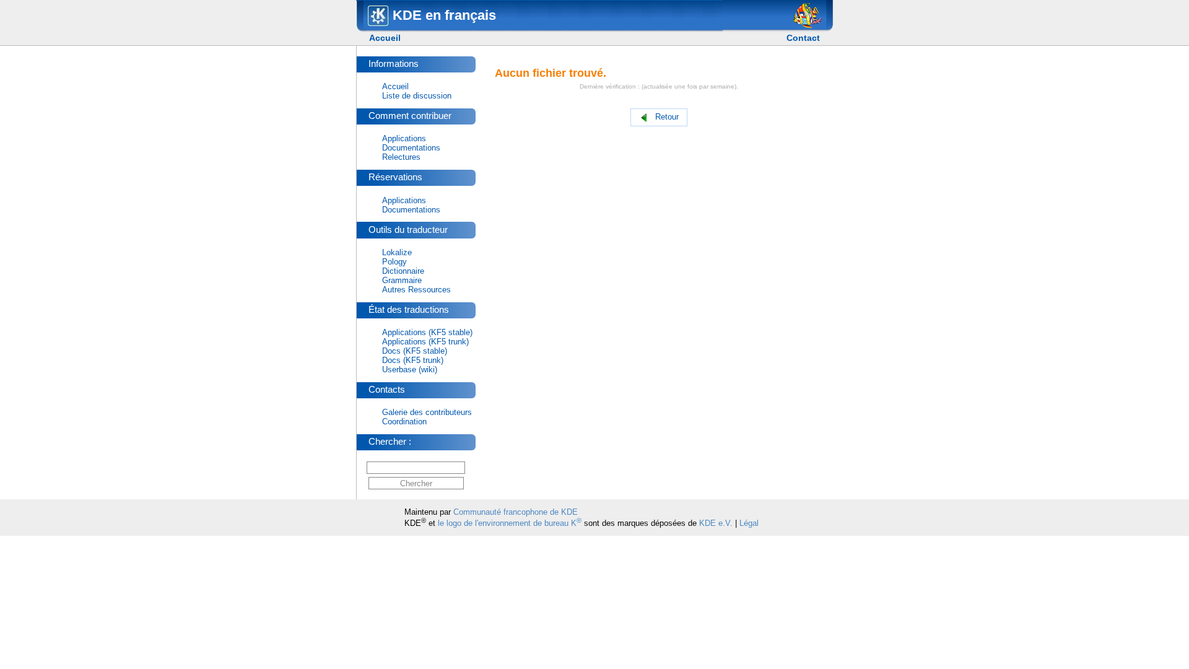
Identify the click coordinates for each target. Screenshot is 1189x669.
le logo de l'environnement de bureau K (509, 523)
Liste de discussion (416, 95)
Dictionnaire (403, 271)
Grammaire (402, 280)
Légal (749, 523)
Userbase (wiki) (409, 369)
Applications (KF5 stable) (427, 332)
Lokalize (397, 252)
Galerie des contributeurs (427, 412)
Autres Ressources (416, 289)
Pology (394, 261)
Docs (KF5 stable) (414, 351)
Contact (803, 38)
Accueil (385, 38)
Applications (404, 138)
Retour (667, 116)
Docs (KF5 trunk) (412, 360)
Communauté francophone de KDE (515, 512)
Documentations (411, 147)
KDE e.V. (716, 523)
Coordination (404, 421)
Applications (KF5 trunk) (425, 341)
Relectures (401, 157)
